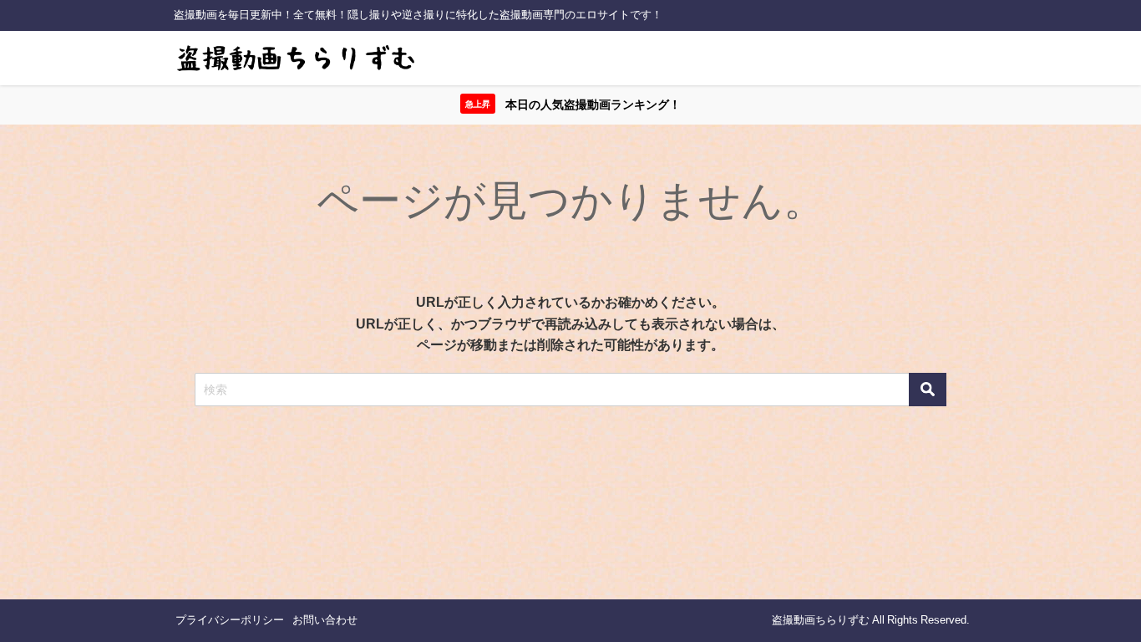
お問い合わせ (325, 619)
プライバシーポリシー (229, 619)
